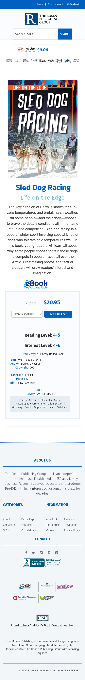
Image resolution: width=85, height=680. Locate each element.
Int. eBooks (52, 519)
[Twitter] (33, 553)
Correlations (28, 530)
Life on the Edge (42, 197)
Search (65, 34)
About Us (8, 519)
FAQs (6, 530)
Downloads (70, 525)
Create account (55, 4)
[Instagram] (41, 553)
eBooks (49, 530)
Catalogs (26, 525)
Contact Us (9, 525)
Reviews (69, 519)
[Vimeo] (56, 553)
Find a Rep (27, 519)
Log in (40, 4)
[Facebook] (26, 553)
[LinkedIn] (49, 553)
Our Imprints (52, 525)
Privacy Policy (72, 530)
